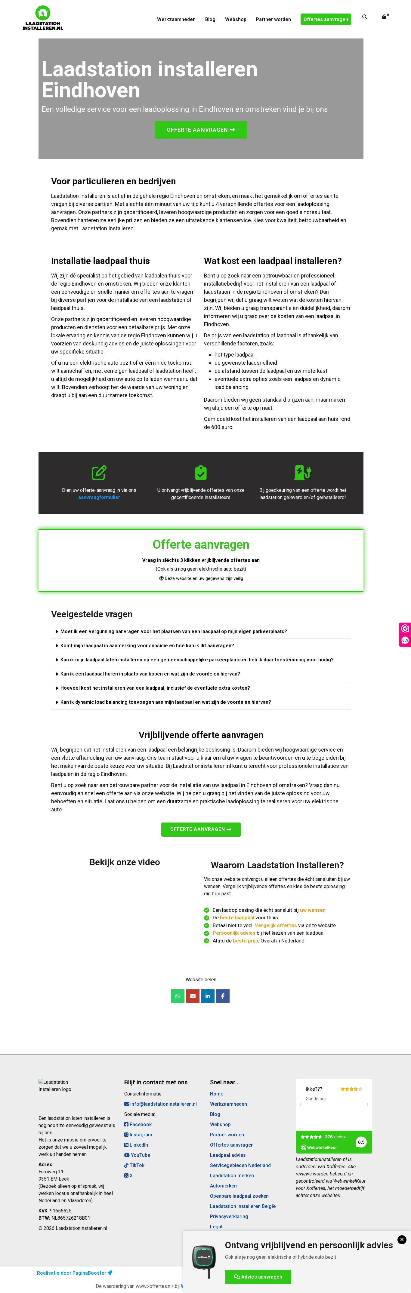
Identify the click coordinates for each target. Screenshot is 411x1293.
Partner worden (273, 19)
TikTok (136, 1165)
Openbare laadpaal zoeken (239, 1196)
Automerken (223, 1186)
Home (216, 1094)
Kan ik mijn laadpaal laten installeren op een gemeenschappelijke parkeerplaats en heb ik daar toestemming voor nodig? (197, 660)
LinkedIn (138, 1145)
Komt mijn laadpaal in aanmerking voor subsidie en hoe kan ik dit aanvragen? (147, 645)
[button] (201, 632)
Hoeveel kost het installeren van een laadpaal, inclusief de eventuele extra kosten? (155, 688)
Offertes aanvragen (326, 19)
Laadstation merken (232, 1175)
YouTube (140, 1155)
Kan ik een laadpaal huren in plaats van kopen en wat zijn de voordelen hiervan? (150, 674)
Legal (216, 1227)
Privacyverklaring (229, 1216)
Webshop (235, 19)
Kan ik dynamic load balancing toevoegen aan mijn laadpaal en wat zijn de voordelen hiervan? (165, 702)
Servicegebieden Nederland (240, 1165)
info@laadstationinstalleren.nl (163, 1104)
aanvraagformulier (99, 497)
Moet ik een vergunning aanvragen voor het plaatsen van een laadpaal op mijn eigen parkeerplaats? (173, 631)
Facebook (140, 1124)
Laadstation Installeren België (243, 1206)
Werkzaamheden (176, 19)
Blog (210, 19)
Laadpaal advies (228, 1155)
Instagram (140, 1135)
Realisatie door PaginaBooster (72, 1273)
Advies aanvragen (261, 1277)
